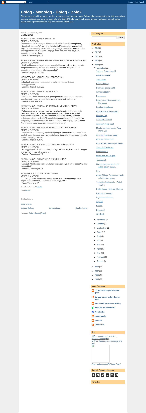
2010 (97, 60)
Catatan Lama (81, 208)
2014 (97, 48)
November (101, 220)
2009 (97, 65)
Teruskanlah (101, 160)
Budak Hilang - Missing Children (109, 189)
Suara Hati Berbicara (104, 147)
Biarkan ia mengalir (104, 193)
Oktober (100, 224)
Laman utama (54, 208)
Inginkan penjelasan (104, 107)
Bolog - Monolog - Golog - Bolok (51, 12)
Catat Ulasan (26, 204)
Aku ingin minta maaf (105, 124)
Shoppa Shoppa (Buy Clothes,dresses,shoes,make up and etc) (107, 341)
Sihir (98, 171)
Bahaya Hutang (102, 84)
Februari (100, 257)
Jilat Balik (100, 214)
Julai (99, 236)
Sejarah (99, 202)
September (102, 228)
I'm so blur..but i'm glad (105, 156)
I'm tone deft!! (102, 152)
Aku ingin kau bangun (105, 139)
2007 (97, 271)
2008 (97, 267)
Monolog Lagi (101, 116)
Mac (99, 253)
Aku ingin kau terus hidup (106, 135)
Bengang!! (100, 210)
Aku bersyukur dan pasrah (107, 111)
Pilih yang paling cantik (105, 88)
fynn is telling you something (108, 303)
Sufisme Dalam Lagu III (106, 71)
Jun (99, 240)
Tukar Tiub (99, 325)
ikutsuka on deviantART (105, 308)
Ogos (99, 232)
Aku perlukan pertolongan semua (109, 143)
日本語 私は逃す (103, 92)
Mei (99, 245)
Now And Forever (103, 75)
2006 (97, 275)
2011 (97, 56)
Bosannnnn (101, 96)
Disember (101, 68)
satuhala (98, 320)
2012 (97, 52)
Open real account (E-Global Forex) (106, 364)
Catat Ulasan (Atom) (37, 213)
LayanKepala (100, 316)
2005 (97, 279)
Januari (100, 261)
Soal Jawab (101, 79)
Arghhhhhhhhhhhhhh (104, 197)
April (99, 249)
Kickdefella (99, 312)
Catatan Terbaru (27, 208)
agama (27, 190)
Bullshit (99, 206)
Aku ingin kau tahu (104, 120)
